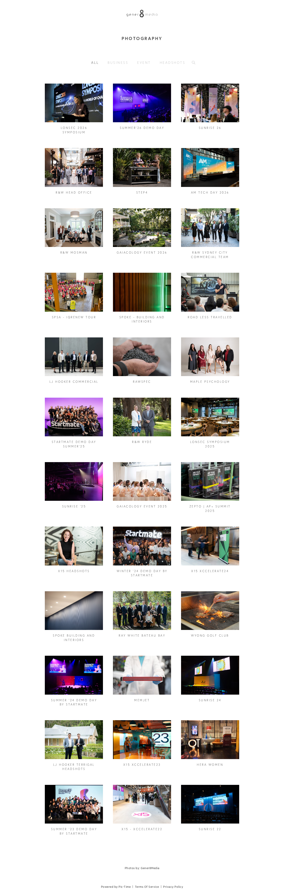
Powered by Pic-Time (116, 886)
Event (144, 62)
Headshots (172, 62)
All (95, 62)
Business (118, 62)
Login (53, 89)
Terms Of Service (147, 886)
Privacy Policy (173, 886)
